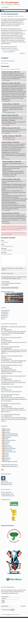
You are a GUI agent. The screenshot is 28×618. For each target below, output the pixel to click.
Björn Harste (10, 16)
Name (2, 240)
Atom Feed (5, 481)
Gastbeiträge (8, 437)
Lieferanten (7, 445)
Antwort (8, 80)
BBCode (3, 273)
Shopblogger (8, 458)
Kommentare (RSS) (7, 482)
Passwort (3, 598)
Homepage (3, 248)
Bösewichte (7, 429)
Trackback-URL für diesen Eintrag (7, 60)
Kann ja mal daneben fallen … (9, 51)
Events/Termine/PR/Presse (11, 433)
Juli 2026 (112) (4, 312)
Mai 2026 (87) (4, 315)
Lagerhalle (7, 442)
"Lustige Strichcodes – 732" (7, 495)
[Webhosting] (14, 503)
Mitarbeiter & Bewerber (5, 48)
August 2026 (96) (5, 310)
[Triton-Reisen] (14, 579)
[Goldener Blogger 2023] (14, 514)
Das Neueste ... (4, 317)
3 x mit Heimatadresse (9, 14)
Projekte (7, 455)
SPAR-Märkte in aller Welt (11, 461)
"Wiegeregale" (22, 53)
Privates (7, 453)
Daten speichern (6, 609)
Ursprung (9, 112)
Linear (12, 69)
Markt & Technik (8, 446)
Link (5, 80)
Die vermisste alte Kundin (13, 346)
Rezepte (7, 456)
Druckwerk (7, 430)
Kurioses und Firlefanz (10, 440)
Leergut (6, 443)
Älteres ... (3, 318)
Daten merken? (6, 281)
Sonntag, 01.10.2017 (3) (14, 50)
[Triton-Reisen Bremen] (14, 297)
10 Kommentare (14, 48)
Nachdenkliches (8, 450)
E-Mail (2, 244)
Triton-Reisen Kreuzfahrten (11, 466)
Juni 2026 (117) (5, 313)
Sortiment (7, 459)
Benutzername (4, 596)
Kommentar (4, 252)
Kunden (6, 438)
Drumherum (7, 432)
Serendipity (8, 614)
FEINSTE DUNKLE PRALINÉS (12, 414)
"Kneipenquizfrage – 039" (7, 494)
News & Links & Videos (10, 451)
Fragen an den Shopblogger (11, 435)
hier (16, 228)
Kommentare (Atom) (7, 484)
